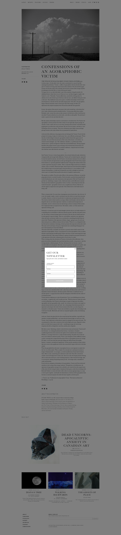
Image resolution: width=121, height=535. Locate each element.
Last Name (48, 273)
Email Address (49, 264)
